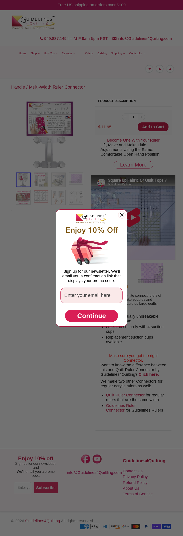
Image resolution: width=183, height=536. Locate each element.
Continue (91, 315)
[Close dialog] (121, 214)
